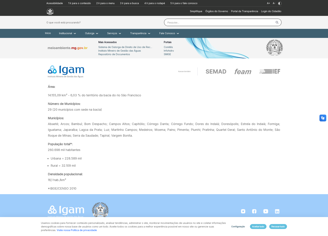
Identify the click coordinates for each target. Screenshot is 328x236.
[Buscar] (277, 22)
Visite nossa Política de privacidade (77, 230)
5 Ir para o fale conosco (183, 3)
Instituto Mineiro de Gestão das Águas (119, 50)
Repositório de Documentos (114, 54)
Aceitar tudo (258, 226)
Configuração (238, 226)
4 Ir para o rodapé (154, 3)
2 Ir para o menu (105, 3)
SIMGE (167, 54)
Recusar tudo (278, 226)
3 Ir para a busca (129, 3)
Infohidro (169, 50)
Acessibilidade (54, 3)
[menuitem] (196, 11)
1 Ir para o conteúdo (79, 3)
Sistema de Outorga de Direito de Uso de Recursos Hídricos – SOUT (125, 47)
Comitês (168, 47)
